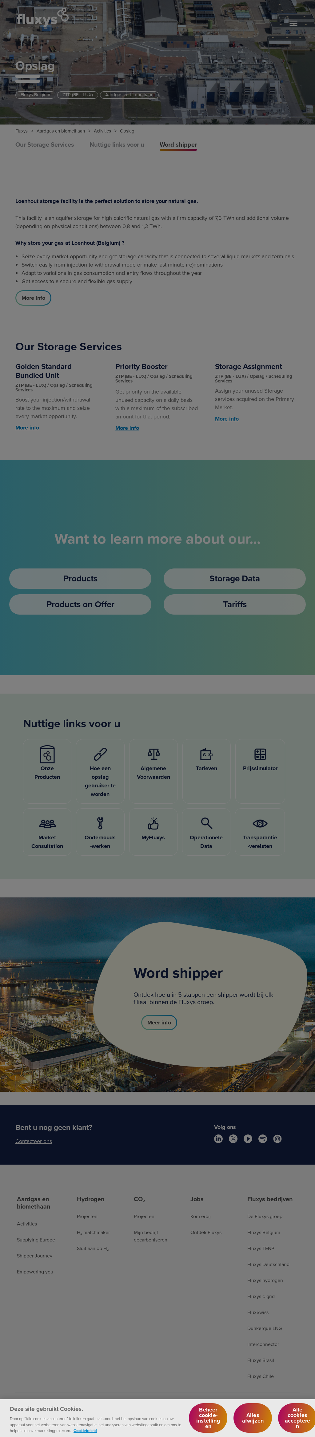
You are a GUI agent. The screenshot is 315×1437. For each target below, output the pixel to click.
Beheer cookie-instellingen (208, 1418)
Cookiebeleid (85, 1431)
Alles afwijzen (253, 1418)
